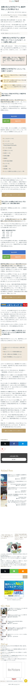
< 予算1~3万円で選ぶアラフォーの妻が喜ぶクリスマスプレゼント (7, 536)
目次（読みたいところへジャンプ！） (11, 33)
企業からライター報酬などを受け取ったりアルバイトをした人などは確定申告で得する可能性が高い (15, 86)
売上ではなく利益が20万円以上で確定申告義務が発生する (15, 75)
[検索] (25, 576)
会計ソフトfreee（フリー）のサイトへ (14, 195)
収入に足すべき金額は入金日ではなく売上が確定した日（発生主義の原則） (15, 80)
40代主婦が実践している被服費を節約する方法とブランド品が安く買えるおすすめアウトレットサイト (14, 656)
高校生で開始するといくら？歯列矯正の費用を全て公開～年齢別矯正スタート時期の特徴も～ (14, 649)
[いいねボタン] (2, 449)
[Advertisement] (14, 516)
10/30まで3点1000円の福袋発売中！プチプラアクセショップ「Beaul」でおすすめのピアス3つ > (21, 536)
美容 (25, 484)
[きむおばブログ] (14, 1)
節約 (23, 484)
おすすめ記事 (13, 484)
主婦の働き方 (4, 439)
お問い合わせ (3, 566)
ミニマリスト (18, 503)
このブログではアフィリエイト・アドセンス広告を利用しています (15, 15)
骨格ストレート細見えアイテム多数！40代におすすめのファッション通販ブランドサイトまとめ (14, 659)
